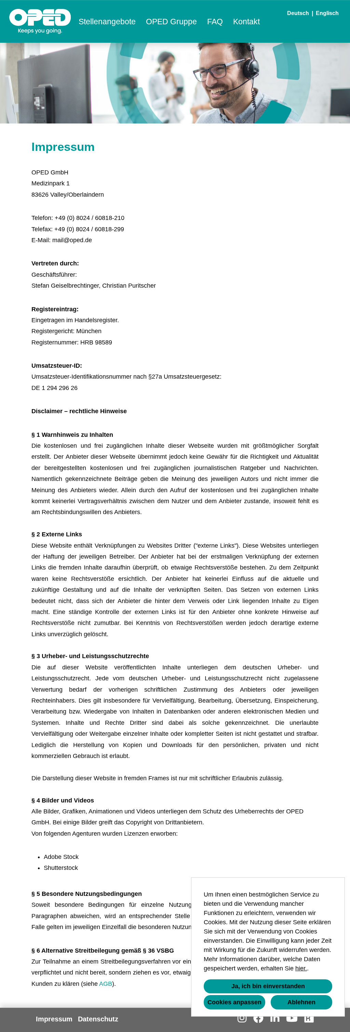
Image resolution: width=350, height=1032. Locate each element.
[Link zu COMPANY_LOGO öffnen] (40, 21)
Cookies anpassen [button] (234, 1002)
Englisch (327, 13)
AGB (105, 983)
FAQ (215, 21)
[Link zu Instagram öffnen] (242, 1018)
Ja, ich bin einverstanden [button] (268, 986)
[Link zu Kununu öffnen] (309, 1018)
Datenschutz (98, 1019)
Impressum (54, 1019)
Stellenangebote (107, 21)
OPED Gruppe (171, 21)
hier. (301, 968)
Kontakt (246, 21)
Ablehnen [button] (301, 1002)
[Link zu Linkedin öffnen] (275, 1018)
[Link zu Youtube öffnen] (291, 1018)
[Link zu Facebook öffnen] (258, 1018)
